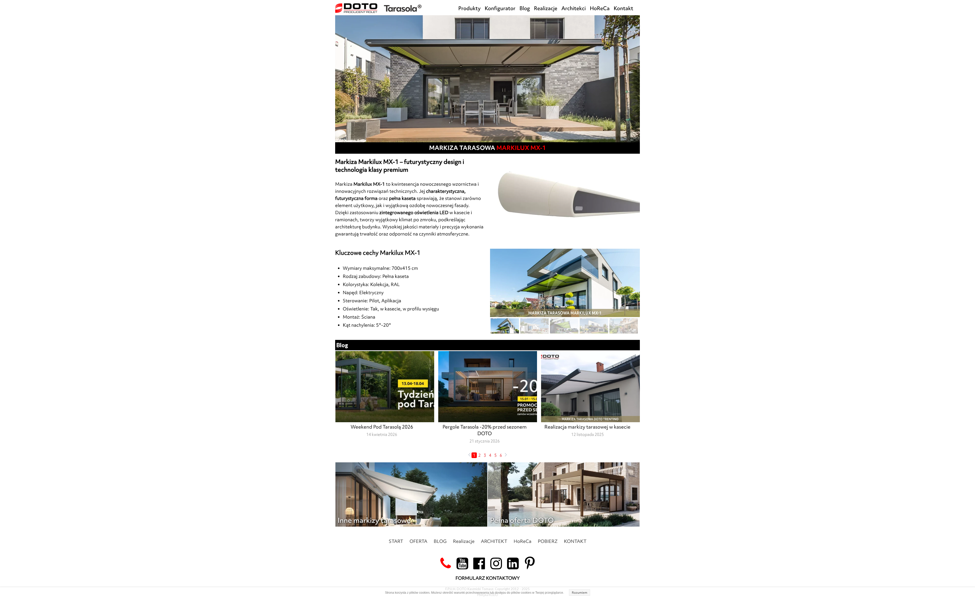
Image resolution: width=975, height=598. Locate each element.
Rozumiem (579, 592)
